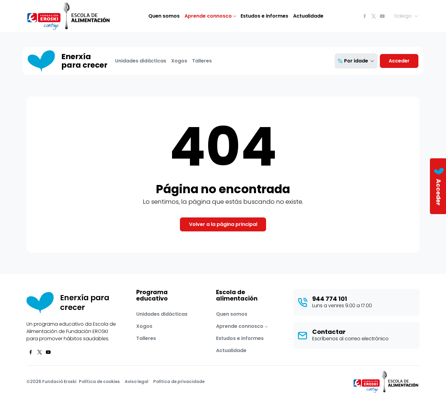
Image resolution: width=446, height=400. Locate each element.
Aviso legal (136, 381)
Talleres (202, 60)
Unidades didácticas (140, 60)
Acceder (399, 60)
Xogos (179, 60)
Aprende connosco (208, 15)
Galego (403, 15)
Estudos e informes (264, 15)
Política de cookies (99, 381)
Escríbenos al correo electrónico (350, 338)
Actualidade (308, 15)
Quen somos (164, 15)
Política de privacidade (178, 381)
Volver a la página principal (223, 224)
